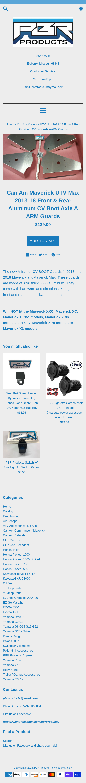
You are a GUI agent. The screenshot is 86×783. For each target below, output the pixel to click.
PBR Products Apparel (17, 655)
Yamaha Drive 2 (13, 617)
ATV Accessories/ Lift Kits (20, 525)
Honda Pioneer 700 (15, 564)
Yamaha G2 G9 (13, 621)
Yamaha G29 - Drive (16, 631)
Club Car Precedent (16, 545)
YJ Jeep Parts (12, 593)
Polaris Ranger (12, 636)
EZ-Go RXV (11, 607)
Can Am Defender (14, 535)
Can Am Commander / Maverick (24, 530)
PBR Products (41, 767)
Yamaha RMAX (13, 679)
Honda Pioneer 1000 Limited (21, 559)
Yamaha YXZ (11, 665)
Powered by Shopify (61, 767)
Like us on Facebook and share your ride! (30, 745)
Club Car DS (11, 540)
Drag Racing (11, 516)
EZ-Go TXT (10, 612)
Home (7, 506)
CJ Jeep (8, 583)
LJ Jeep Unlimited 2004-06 (20, 597)
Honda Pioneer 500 (15, 569)
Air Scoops (10, 521)
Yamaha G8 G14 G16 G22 (20, 626)
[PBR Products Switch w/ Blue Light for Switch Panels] (21, 444)
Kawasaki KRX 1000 (16, 578)
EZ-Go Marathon (14, 602)
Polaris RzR (11, 641)
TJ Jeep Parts (12, 588)
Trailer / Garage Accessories (21, 674)
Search (7, 740)
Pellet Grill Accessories (18, 650)
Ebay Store (10, 669)
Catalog (8, 511)
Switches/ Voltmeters (17, 645)
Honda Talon (11, 549)
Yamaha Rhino (12, 660)
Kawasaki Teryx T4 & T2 (19, 573)
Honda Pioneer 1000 (16, 554)
